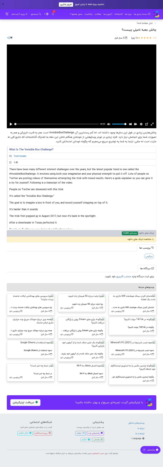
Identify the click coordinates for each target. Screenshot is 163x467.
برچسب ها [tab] (145, 248)
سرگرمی (148, 256)
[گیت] (156, 14)
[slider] (56, 124)
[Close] (3, 4)
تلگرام (84, 439)
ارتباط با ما (139, 433)
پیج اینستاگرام (41, 433)
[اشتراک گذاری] (8, 38)
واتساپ (96, 439)
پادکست (88, 14)
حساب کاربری (123, 276)
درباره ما (141, 428)
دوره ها (128, 14)
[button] (53, 14)
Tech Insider (20, 156)
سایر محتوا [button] (77, 14)
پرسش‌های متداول (136, 423)
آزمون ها (107, 14)
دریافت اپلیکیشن (23, 402)
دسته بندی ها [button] (141, 14)
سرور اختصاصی (98, 453)
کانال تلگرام (24, 433)
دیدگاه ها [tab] (145, 268)
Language (137, 438)
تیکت (79, 433)
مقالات (98, 14)
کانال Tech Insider (145, 23)
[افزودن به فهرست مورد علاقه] (11, 38)
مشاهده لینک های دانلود (139, 239)
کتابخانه (118, 14)
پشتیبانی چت (94, 433)
